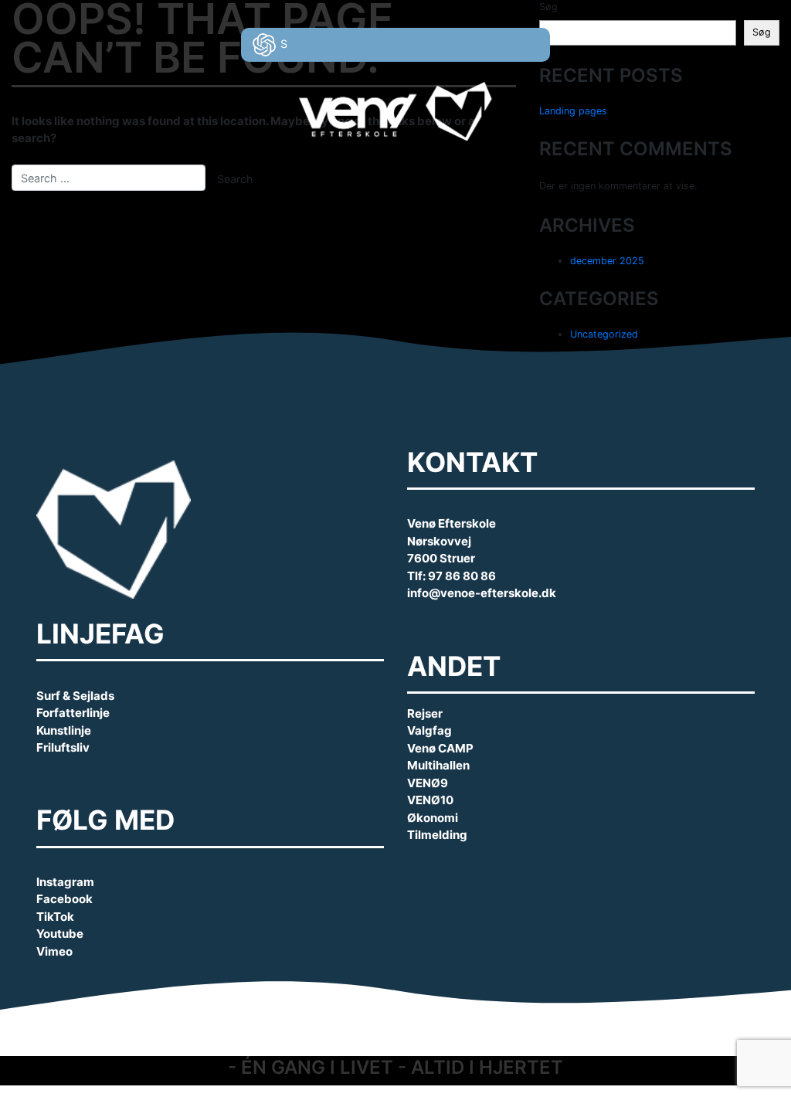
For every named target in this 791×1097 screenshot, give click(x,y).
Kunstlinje (63, 730)
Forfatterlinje (73, 712)
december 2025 (607, 261)
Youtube (59, 933)
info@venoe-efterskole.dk (481, 593)
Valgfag (429, 730)
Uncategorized (604, 334)
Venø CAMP (440, 748)
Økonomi (432, 817)
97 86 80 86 (462, 576)
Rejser (425, 713)
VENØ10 (430, 800)
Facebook (64, 899)
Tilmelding (437, 834)
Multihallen (438, 765)
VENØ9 (427, 783)
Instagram (65, 882)
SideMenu (748, 35)
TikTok (55, 916)
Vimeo (54, 951)
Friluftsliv (63, 747)
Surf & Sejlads (75, 695)
